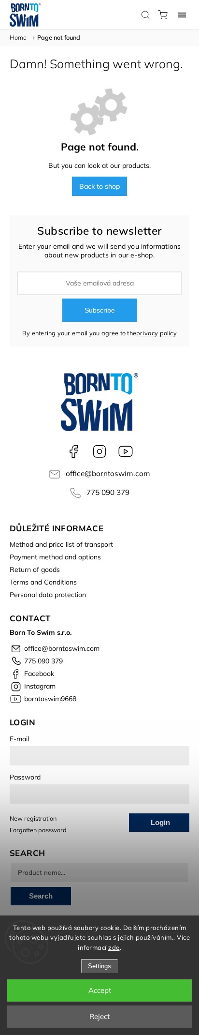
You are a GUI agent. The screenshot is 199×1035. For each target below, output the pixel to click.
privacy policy (156, 333)
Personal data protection (48, 594)
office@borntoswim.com (108, 473)
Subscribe (100, 310)
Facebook (73, 451)
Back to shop (99, 186)
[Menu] (182, 14)
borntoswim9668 (125, 451)
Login (160, 822)
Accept (99, 990)
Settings (99, 966)
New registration (33, 818)
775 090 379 (107, 492)
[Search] (145, 14)
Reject (99, 1016)
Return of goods (35, 569)
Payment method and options (55, 557)
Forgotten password (38, 830)
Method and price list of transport (61, 544)
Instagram (99, 451)
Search (41, 896)
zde (114, 947)
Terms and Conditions (43, 582)
